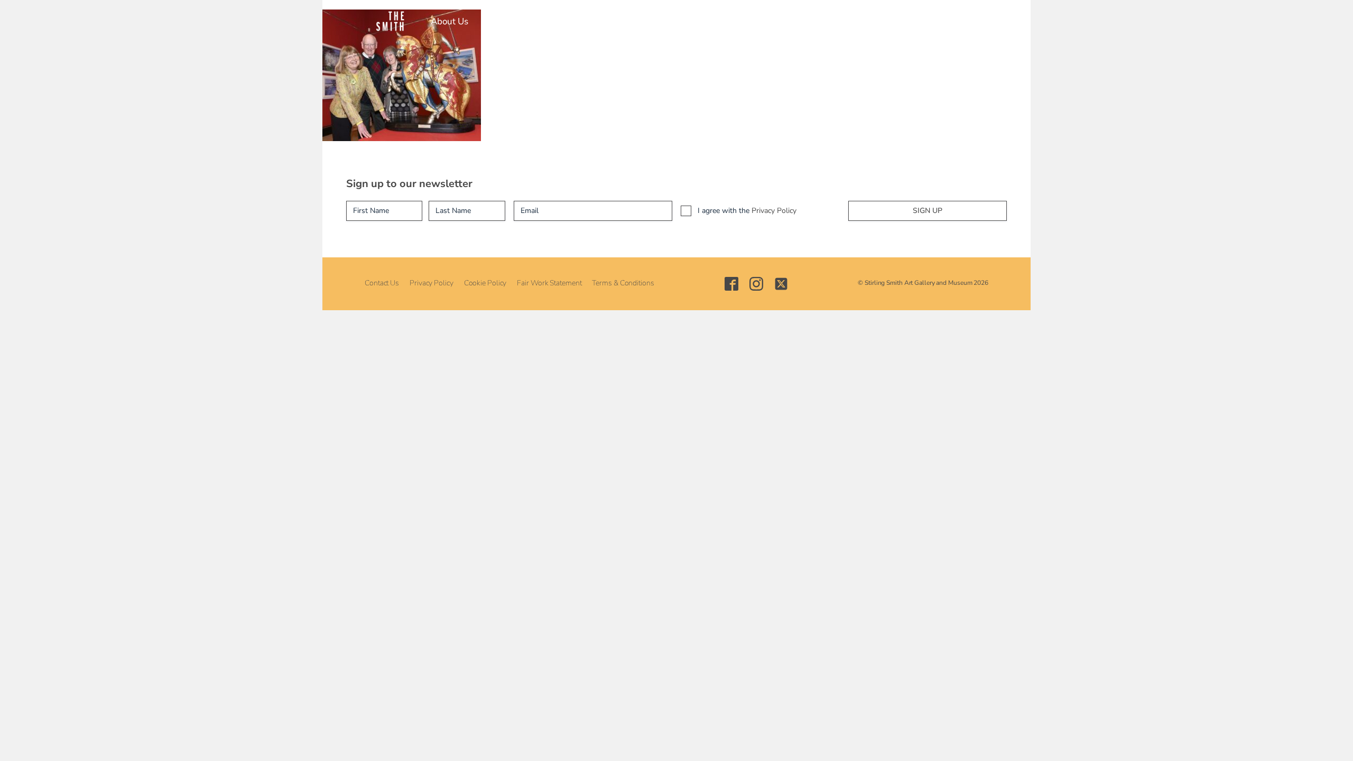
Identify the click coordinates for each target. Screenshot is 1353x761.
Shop (763, 21)
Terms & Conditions (623, 283)
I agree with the (747, 211)
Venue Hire (714, 21)
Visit (494, 21)
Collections (601, 21)
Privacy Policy (774, 211)
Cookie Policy (485, 283)
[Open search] (892, 21)
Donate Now (851, 21)
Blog (800, 21)
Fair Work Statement (549, 283)
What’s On (541, 21)
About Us (449, 21)
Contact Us (382, 283)
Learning (657, 21)
